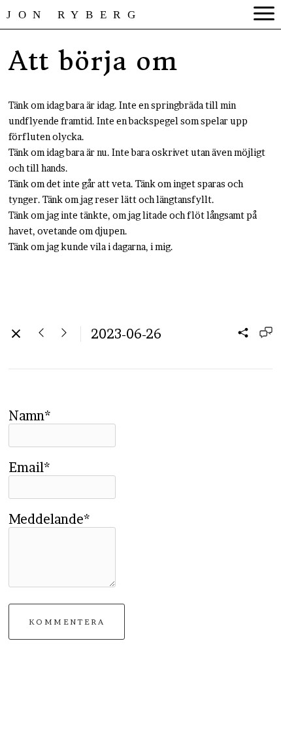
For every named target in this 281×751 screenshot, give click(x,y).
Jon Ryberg (74, 15)
